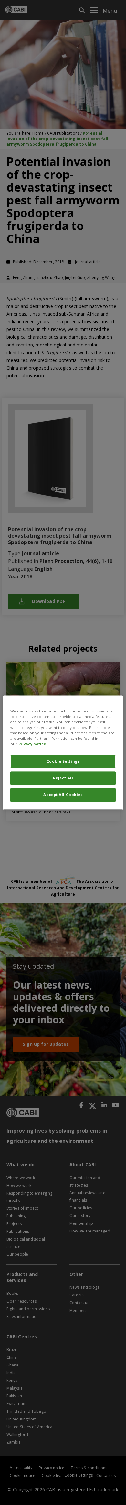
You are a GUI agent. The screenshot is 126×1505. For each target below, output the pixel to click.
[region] (63, 752)
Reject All (63, 777)
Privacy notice (32, 743)
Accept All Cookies (62, 794)
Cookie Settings (63, 761)
